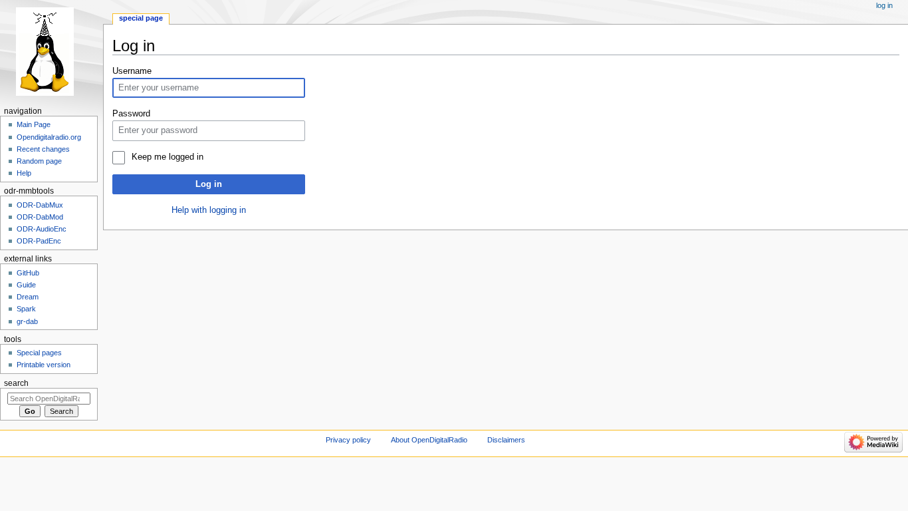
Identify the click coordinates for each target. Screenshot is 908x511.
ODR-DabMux (40, 205)
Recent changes (43, 149)
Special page (141, 18)
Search (16, 383)
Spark (26, 309)
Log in (208, 184)
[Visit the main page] (51, 51)
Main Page (34, 124)
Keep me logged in (167, 157)
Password (131, 113)
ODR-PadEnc (39, 241)
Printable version (43, 365)
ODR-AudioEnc (41, 229)
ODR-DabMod (40, 217)
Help (24, 173)
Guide (26, 285)
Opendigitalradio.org (49, 137)
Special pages (39, 353)
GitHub (28, 273)
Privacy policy (348, 440)
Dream (28, 297)
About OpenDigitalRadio (429, 440)
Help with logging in (208, 210)
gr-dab (27, 321)
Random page (39, 161)
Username (132, 71)
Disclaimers (506, 440)
